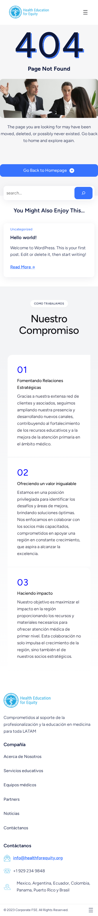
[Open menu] (85, 12)
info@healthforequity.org (38, 857)
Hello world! (23, 237)
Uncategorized (21, 229)
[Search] (83, 193)
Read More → (22, 267)
